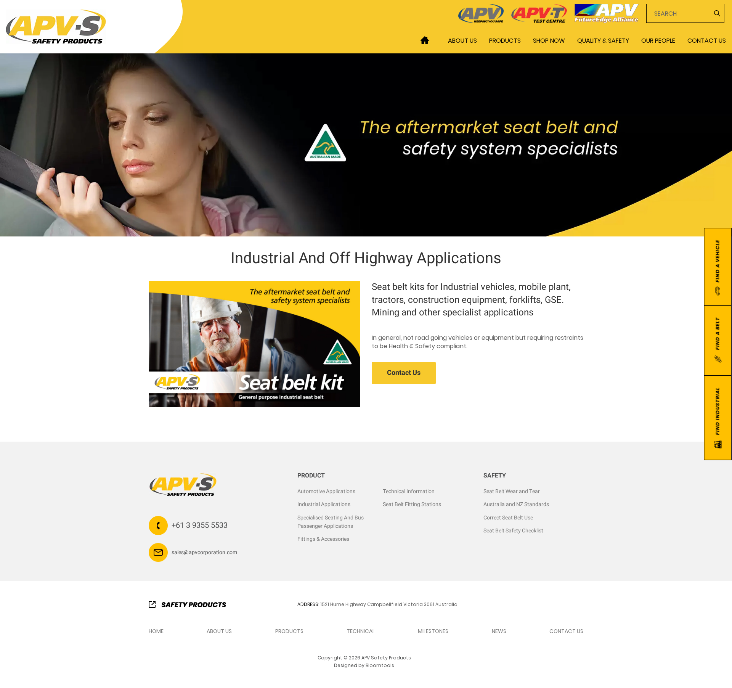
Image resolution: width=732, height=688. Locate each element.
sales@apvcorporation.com (204, 552)
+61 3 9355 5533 (200, 525)
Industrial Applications (323, 504)
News (499, 631)
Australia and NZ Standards (516, 504)
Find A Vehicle (717, 261)
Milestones (433, 631)
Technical (361, 631)
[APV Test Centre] (539, 12)
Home (424, 40)
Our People (658, 40)
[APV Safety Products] (56, 26)
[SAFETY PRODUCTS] (187, 604)
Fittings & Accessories (323, 539)
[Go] (716, 13)
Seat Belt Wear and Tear (511, 491)
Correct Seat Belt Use (508, 518)
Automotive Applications (326, 491)
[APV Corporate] (481, 12)
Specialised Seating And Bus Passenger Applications (330, 522)
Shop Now (549, 40)
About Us (462, 40)
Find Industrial (717, 411)
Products (505, 40)
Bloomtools (380, 665)
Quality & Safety (603, 40)
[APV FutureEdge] (607, 12)
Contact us (566, 631)
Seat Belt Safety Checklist (513, 531)
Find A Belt (717, 333)
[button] (404, 373)
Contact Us (706, 40)
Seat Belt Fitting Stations (412, 504)
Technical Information (409, 491)
